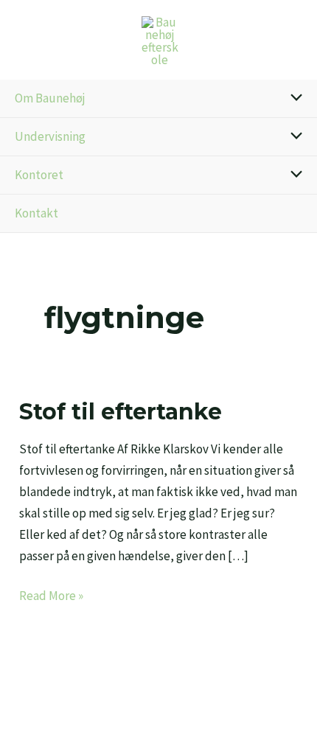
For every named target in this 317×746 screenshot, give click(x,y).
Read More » (51, 594)
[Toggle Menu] (292, 98)
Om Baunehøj (50, 98)
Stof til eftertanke (120, 411)
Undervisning (50, 136)
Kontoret (39, 175)
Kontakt (36, 213)
